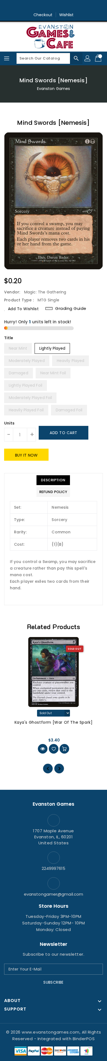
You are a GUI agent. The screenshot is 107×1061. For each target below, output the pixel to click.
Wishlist (66, 15)
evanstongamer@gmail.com (53, 894)
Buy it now (26, 455)
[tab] (53, 480)
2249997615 (54, 868)
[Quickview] (42, 749)
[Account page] (87, 58)
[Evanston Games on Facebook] (43, 6)
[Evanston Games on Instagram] (53, 6)
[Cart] (98, 58)
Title (8, 338)
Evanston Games (53, 88)
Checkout (43, 15)
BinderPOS (84, 1039)
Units (9, 423)
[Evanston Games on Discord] (64, 6)
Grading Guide (70, 308)
